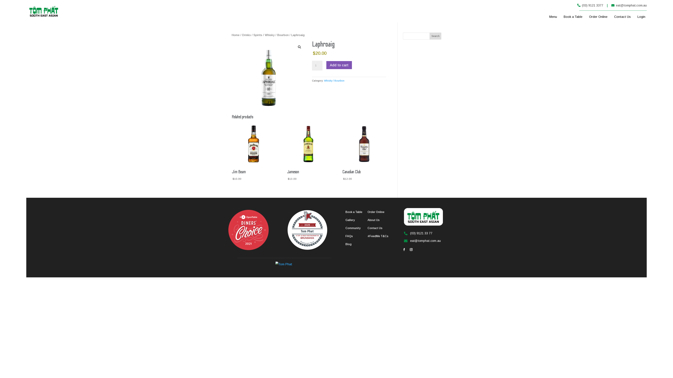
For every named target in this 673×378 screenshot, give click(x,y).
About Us (374, 220)
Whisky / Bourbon (277, 35)
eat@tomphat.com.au (629, 5)
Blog (348, 244)
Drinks (246, 35)
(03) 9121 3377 (590, 5)
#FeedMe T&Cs (378, 236)
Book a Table (573, 17)
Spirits (257, 35)
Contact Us (622, 17)
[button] (299, 47)
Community (353, 228)
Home (236, 35)
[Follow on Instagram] (411, 249)
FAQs (349, 236)
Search (435, 36)
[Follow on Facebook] (404, 249)
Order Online (598, 17)
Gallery (350, 220)
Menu (553, 17)
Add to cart (339, 65)
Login (641, 17)
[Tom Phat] (284, 264)
